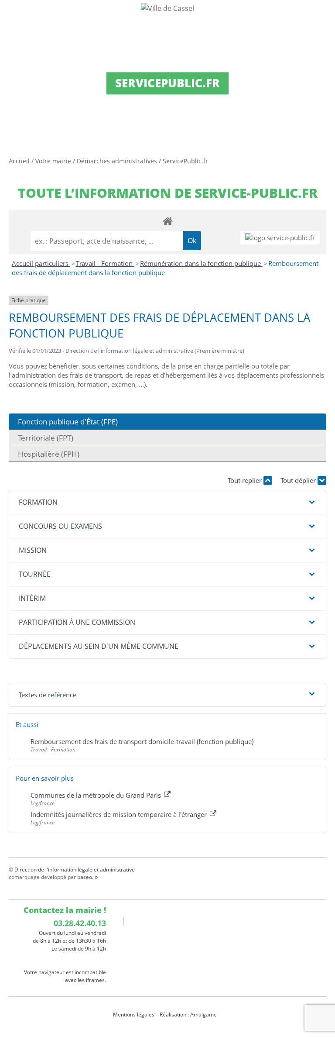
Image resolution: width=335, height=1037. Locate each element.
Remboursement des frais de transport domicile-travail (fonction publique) (142, 741)
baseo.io (87, 877)
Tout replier (245, 480)
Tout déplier (299, 480)
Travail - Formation (105, 263)
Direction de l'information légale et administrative (74, 869)
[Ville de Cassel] (167, 8)
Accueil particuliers (41, 263)
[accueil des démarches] (167, 221)
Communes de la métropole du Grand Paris (97, 795)
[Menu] (12, 15)
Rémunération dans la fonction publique (201, 263)
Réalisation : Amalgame (189, 1014)
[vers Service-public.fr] (280, 238)
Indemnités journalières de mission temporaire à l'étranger (120, 814)
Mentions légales (133, 1014)
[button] (167, 502)
